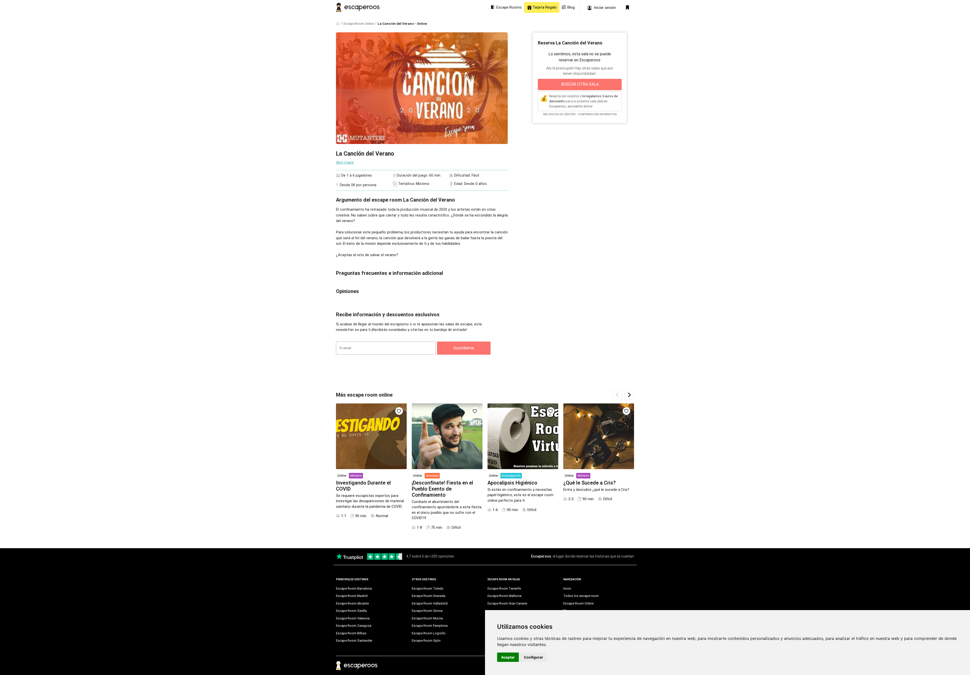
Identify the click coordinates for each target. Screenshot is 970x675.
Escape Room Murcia (427, 618)
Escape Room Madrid (352, 596)
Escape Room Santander (354, 640)
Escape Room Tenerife (504, 588)
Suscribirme (463, 348)
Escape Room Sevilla (351, 611)
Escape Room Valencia (353, 618)
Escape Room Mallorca (504, 596)
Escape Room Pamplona (430, 626)
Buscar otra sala (580, 84)
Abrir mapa (345, 162)
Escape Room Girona (427, 611)
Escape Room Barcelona (354, 588)
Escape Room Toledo (428, 588)
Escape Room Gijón (426, 640)
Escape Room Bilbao (351, 633)
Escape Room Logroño (429, 633)
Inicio (567, 588)
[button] (629, 395)
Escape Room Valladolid (430, 603)
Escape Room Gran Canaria (507, 603)
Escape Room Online (359, 24)
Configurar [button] (533, 657)
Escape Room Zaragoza (353, 626)
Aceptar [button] (508, 657)
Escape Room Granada (428, 596)
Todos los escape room (581, 596)
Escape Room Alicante (352, 603)
